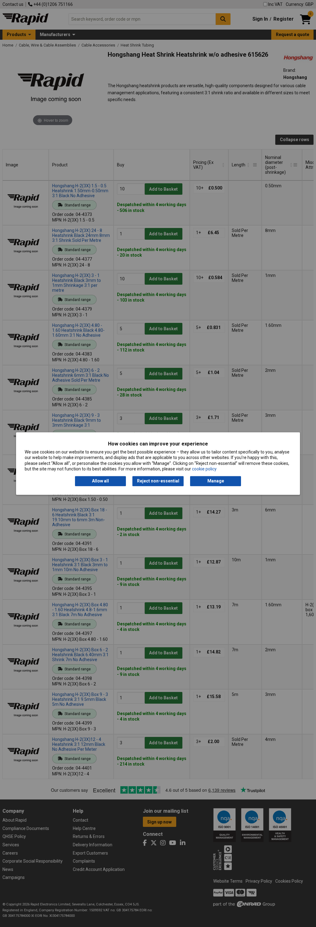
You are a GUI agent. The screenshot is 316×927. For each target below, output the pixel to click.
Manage (215, 481)
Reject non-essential (158, 481)
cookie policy (204, 468)
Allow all (100, 481)
